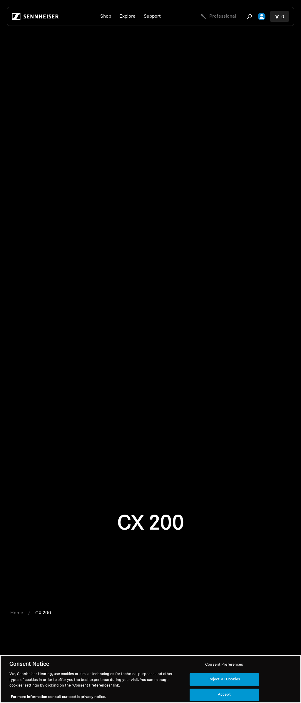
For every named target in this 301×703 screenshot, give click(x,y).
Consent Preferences (224, 665)
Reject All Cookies (224, 679)
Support (152, 16)
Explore (127, 16)
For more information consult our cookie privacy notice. (58, 697)
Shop (105, 16)
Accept (224, 695)
